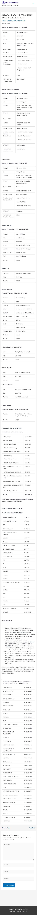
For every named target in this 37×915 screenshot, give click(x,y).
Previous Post (5, 828)
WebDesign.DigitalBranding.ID (18, 911)
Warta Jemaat (17, 20)
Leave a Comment (7, 20)
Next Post (32, 828)
